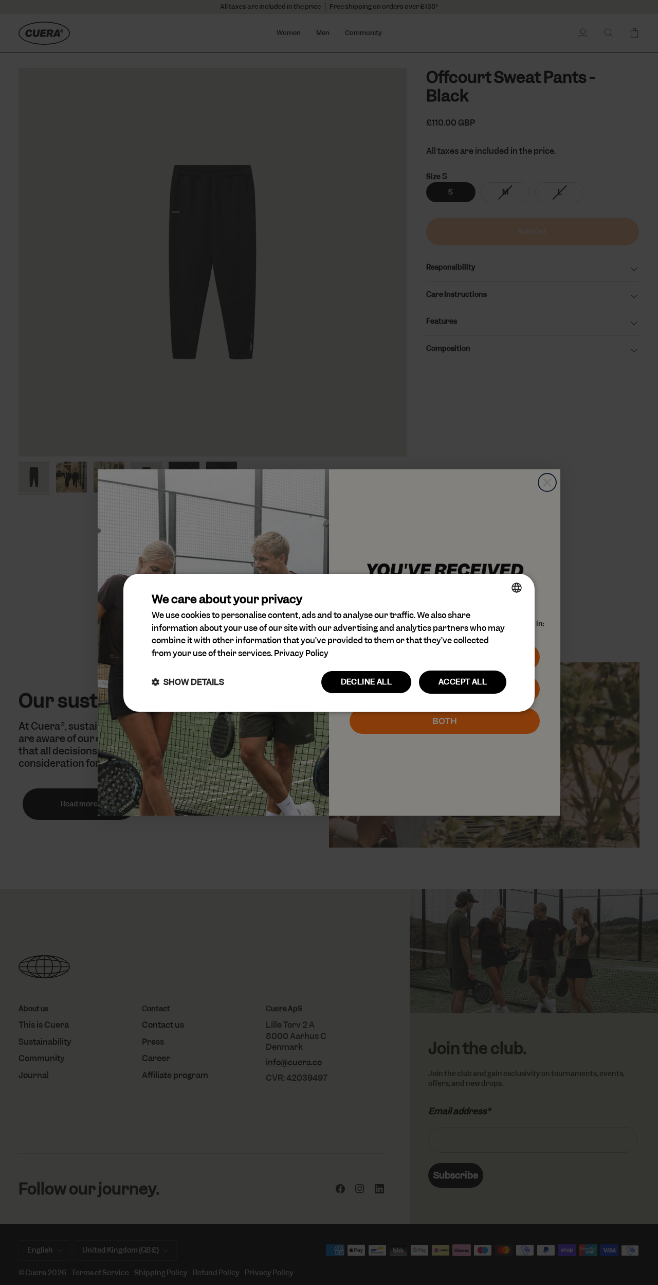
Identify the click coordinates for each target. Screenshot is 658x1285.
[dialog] (329, 642)
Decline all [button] (366, 682)
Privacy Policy (301, 653)
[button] (188, 682)
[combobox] (516, 587)
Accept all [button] (462, 682)
